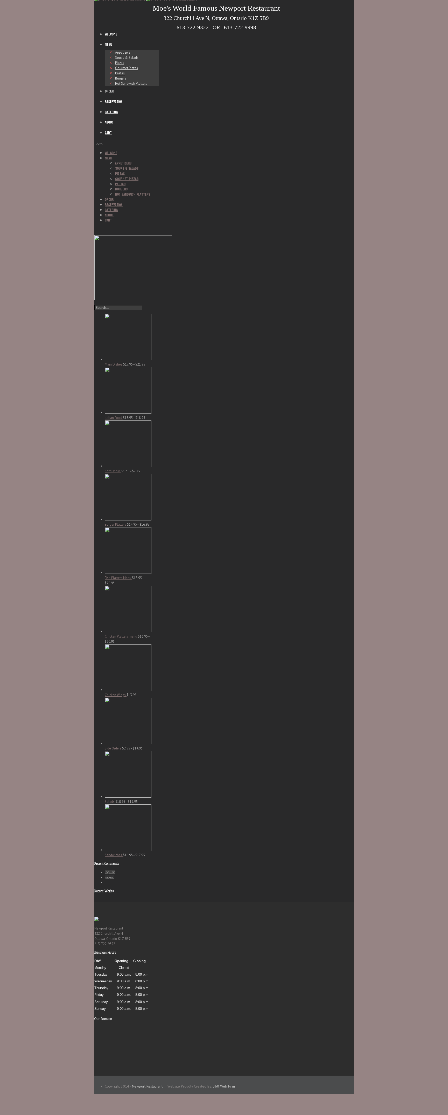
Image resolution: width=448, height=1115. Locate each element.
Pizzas (119, 63)
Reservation (114, 101)
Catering (111, 112)
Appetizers (122, 52)
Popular (110, 872)
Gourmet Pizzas (126, 68)
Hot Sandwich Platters (131, 83)
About (109, 122)
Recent (109, 877)
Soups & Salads (126, 57)
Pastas (120, 73)
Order (109, 91)
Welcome (111, 34)
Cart (108, 133)
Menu (108, 44)
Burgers (120, 78)
